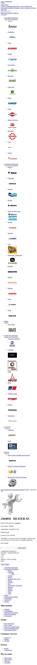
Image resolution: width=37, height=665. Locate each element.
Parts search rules (9, 623)
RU (4, 3)
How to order (8, 625)
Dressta (10, 577)
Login (2, 1)
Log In (7, 532)
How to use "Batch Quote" (12, 627)
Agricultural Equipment (11, 18)
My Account (7, 658)
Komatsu (10, 587)
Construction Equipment (11, 164)
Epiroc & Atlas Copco (14, 579)
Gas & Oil (7, 427)
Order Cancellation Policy (11, 628)
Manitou (10, 590)
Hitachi (10, 580)
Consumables (8, 598)
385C (13, 574)
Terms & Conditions (10, 614)
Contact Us (7, 637)
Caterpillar (11, 572)
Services (6, 452)
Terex (9, 592)
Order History (8, 659)
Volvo (9, 593)
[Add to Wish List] (30, 519)
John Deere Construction (15, 585)
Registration (8, 1)
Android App (8, 650)
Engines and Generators (11, 335)
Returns (6, 639)
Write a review (5, 564)
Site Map (6, 641)
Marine (6, 321)
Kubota (10, 589)
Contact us (15, 13)
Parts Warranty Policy (10, 630)
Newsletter (7, 662)
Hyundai (10, 582)
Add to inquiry (22, 548)
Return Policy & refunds (11, 612)
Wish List (7, 661)
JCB (9, 584)
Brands (6, 648)
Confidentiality (8, 611)
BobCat (10, 571)
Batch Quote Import (6, 13)
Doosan (10, 576)
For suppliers (8, 616)
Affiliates (7, 609)
